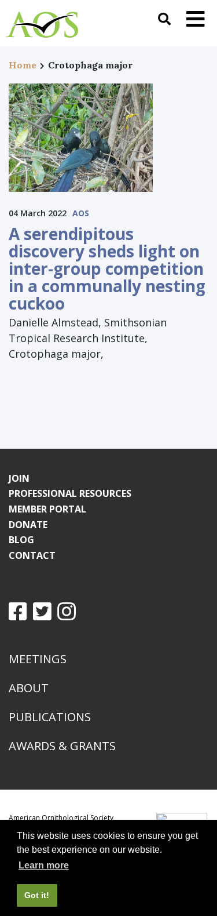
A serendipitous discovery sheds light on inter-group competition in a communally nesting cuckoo (107, 268)
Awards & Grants (62, 746)
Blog (21, 539)
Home (22, 65)
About (29, 688)
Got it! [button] (36, 895)
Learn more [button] (44, 865)
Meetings (38, 659)
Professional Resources (70, 493)
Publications (50, 717)
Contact (32, 555)
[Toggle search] (164, 19)
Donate (28, 524)
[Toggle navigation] (195, 19)
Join (19, 478)
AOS (80, 213)
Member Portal (47, 509)
